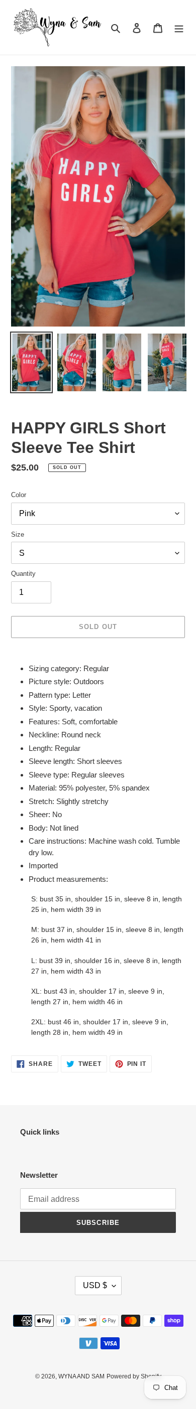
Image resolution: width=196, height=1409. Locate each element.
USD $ (95, 1285)
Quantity (23, 573)
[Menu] (178, 27)
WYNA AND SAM (81, 1376)
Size (17, 534)
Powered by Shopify (134, 1376)
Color (18, 495)
